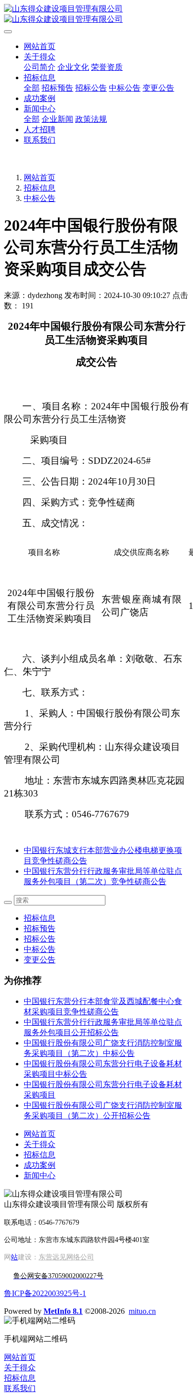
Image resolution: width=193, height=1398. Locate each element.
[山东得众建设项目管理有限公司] (96, 14)
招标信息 (39, 188)
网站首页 (39, 46)
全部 (32, 88)
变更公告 (39, 959)
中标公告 (39, 198)
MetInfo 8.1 (63, 1311)
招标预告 (39, 928)
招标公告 (39, 939)
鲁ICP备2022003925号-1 (45, 1293)
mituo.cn (142, 1311)
